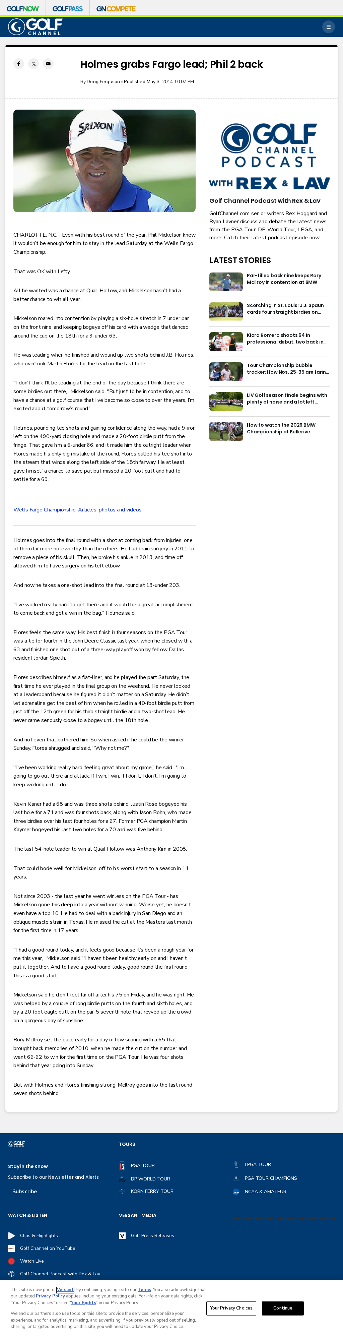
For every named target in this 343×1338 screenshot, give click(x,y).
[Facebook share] (18, 63)
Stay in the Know (28, 1166)
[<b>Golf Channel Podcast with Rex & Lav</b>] (269, 157)
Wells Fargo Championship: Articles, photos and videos (77, 509)
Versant (65, 1290)
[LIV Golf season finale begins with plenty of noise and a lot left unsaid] (226, 401)
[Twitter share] (33, 63)
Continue (282, 1308)
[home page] (35, 27)
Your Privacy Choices (231, 1308)
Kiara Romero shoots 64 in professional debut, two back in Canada (285, 339)
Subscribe (24, 1191)
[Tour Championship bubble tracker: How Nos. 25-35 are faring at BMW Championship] (226, 371)
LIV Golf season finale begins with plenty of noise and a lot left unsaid (287, 399)
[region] (171, 1309)
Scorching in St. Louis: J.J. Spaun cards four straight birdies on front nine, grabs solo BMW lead (285, 309)
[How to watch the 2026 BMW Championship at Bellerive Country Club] (226, 431)
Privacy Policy (50, 1296)
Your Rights (83, 1303)
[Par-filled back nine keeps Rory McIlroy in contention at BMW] (226, 281)
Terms (144, 1290)
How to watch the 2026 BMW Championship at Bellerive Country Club (281, 428)
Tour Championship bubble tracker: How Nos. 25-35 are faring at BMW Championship (288, 369)
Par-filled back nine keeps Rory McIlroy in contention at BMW (284, 279)
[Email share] (48, 63)
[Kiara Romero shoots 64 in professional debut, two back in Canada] (226, 341)
